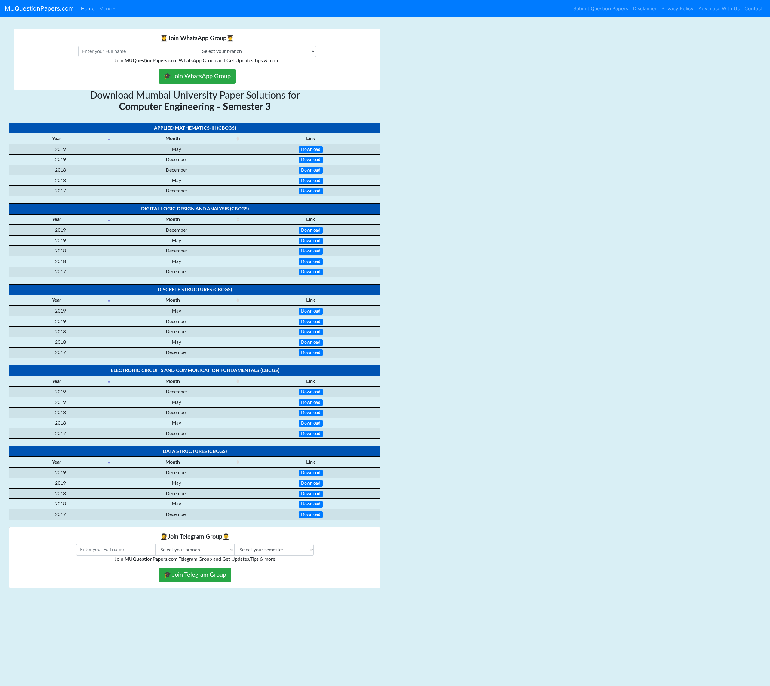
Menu (105, 8)
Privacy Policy (677, 8)
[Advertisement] (180, 642)
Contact (753, 8)
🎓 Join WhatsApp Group (197, 76)
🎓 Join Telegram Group (195, 575)
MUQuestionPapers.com (39, 8)
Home (87, 8)
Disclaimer (645, 8)
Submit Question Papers (600, 8)
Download (310, 150)
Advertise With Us (719, 8)
